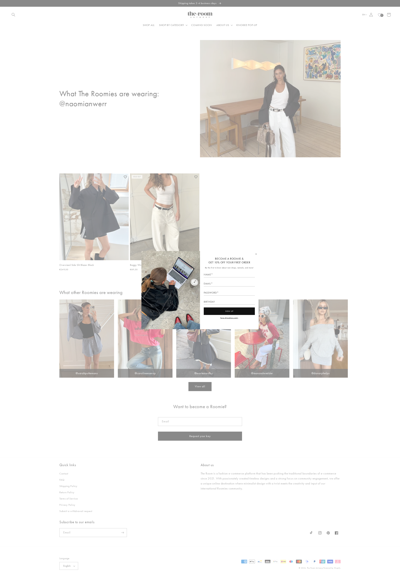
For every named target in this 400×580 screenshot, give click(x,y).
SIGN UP (229, 311)
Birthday (209, 301)
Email (207, 283)
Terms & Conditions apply (229, 318)
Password (210, 292)
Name (207, 274)
